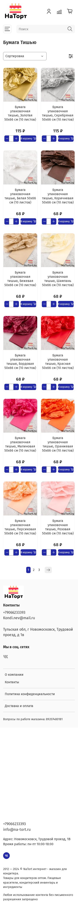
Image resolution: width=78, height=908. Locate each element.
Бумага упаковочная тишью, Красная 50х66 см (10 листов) (58, 361)
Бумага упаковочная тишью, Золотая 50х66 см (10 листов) (20, 113)
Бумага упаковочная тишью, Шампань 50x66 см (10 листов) (58, 278)
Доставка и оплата (19, 706)
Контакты (12, 682)
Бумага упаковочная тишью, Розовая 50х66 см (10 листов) (58, 527)
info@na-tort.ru (17, 829)
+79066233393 (14, 612)
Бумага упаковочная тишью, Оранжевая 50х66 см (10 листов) (58, 444)
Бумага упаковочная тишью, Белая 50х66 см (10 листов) (20, 196)
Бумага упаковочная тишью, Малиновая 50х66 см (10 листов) (20, 444)
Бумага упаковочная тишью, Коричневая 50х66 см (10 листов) (58, 196)
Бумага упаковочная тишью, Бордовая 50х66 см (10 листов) (20, 361)
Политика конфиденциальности (30, 694)
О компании (14, 675)
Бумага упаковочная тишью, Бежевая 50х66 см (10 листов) (20, 278)
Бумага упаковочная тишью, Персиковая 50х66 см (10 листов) (20, 527)
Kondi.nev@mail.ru (19, 618)
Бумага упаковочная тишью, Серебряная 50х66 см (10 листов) (58, 113)
